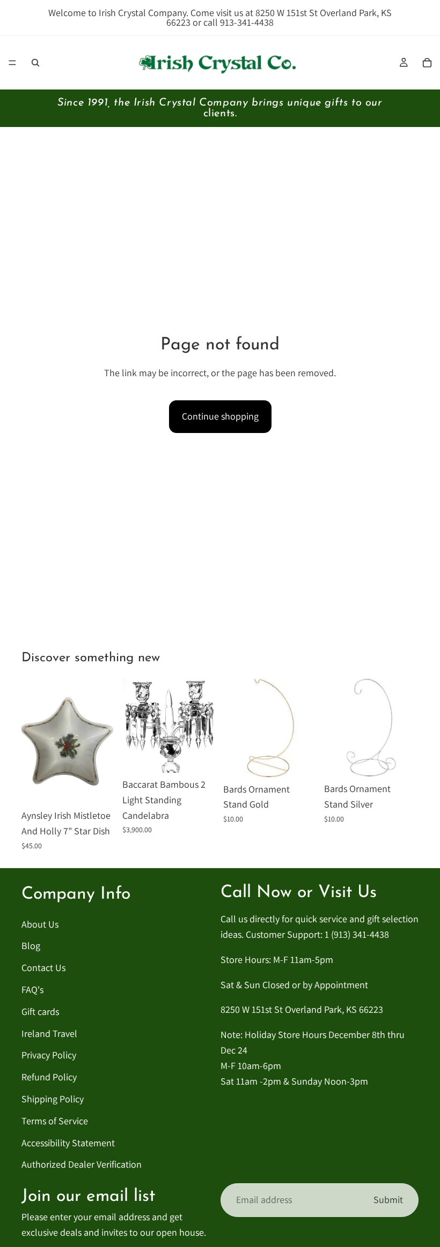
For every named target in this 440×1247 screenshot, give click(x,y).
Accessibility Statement (68, 1143)
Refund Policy (49, 1077)
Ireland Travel (49, 1033)
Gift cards (40, 1011)
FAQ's (32, 989)
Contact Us (43, 967)
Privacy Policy (48, 1055)
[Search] (35, 62)
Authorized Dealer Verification (81, 1165)
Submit (388, 1199)
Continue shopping (220, 416)
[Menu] (12, 62)
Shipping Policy (52, 1099)
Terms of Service (54, 1121)
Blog (30, 946)
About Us (39, 924)
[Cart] (427, 62)
